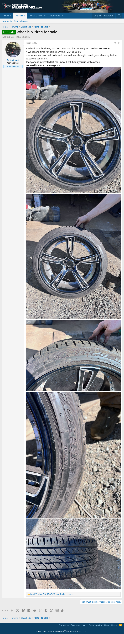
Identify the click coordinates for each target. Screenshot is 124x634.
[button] (45, 16)
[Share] (115, 43)
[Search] (119, 16)
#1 (119, 43)
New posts (7, 20)
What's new (36, 15)
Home (7, 15)
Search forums (21, 20)
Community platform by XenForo (62, 631)
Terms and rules (78, 625)
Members (55, 15)
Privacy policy (95, 625)
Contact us (64, 625)
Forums (20, 15)
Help (106, 625)
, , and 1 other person (51, 594)
